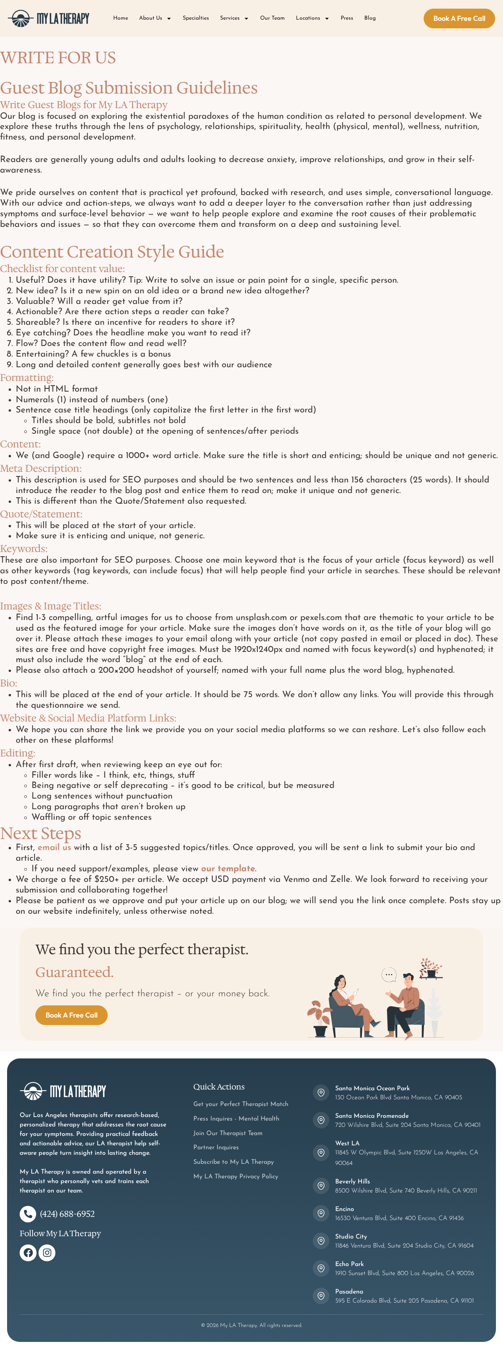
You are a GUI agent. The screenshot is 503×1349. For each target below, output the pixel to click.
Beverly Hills (352, 1182)
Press (347, 18)
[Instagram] (47, 1252)
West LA (347, 1144)
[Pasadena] (321, 1296)
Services (230, 18)
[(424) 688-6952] (28, 1214)
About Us (150, 18)
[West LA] (321, 1153)
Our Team (272, 18)
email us (54, 847)
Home (120, 18)
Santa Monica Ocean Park (372, 1089)
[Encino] (321, 1213)
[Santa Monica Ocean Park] (321, 1092)
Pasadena (349, 1292)
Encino (344, 1209)
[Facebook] (28, 1252)
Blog (370, 18)
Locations (308, 18)
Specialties (196, 18)
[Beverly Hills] (321, 1186)
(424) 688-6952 (67, 1214)
